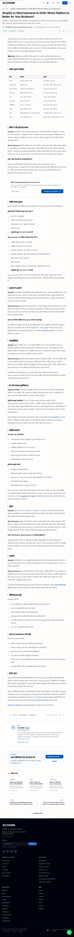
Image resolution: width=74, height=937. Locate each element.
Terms (41, 902)
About (40, 890)
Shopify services (44, 866)
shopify (5, 30)
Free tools (5, 869)
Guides (4, 899)
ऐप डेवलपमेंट (55, 417)
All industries (42, 860)
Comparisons (6, 876)
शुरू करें (64, 2)
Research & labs (7, 915)
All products (5, 860)
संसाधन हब (4, 890)
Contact (41, 896)
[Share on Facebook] (67, 31)
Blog (3, 893)
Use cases (5, 905)
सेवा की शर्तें (14, 931)
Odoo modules (6, 873)
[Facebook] (3, 851)
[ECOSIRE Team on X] (28, 742)
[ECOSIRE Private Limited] (9, 825)
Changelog (5, 918)
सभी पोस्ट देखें (21, 742)
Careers (41, 893)
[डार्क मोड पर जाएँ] (43, 2)
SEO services (43, 869)
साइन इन (58, 2)
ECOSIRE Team (24, 728)
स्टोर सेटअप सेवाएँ (42, 700)
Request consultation (51, 191)
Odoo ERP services (44, 863)
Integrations (5, 911)
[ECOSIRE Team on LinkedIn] (26, 742)
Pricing (4, 866)
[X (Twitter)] (7, 851)
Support (41, 899)
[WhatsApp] (15, 851)
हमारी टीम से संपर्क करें (14, 705)
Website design (43, 876)
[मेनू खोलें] (70, 3)
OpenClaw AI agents (45, 882)
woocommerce (12, 30)
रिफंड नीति (21, 931)
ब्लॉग (7, 9)
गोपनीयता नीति (6, 931)
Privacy (41, 905)
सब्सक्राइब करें (32, 844)
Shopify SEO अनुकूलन (28, 496)
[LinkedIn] (11, 851)
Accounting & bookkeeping (47, 879)
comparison (21, 30)
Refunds (41, 908)
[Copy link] (70, 31)
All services (5, 863)
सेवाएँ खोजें (54, 761)
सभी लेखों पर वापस (38, 813)
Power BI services (44, 873)
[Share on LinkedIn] (63, 31)
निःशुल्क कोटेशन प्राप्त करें (53, 756)
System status (6, 921)
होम (3, 9)
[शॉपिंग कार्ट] (53, 3)
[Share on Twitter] (60, 31)
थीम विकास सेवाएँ (47, 331)
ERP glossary (6, 902)
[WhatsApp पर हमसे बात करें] (69, 932)
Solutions (5, 908)
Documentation (6, 896)
